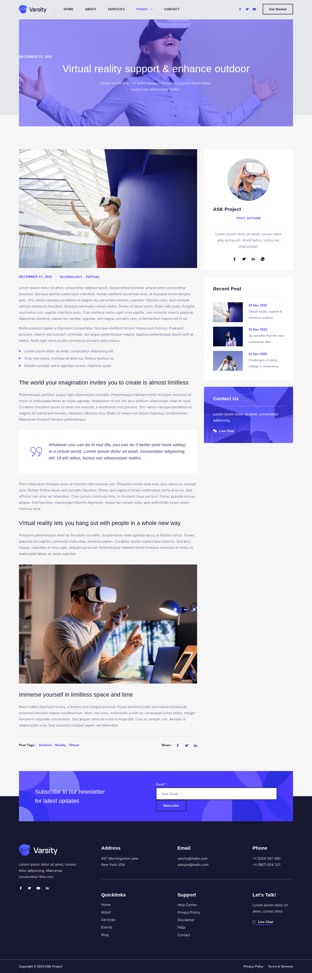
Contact (172, 9)
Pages (142, 9)
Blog (104, 935)
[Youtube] (38, 888)
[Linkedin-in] (47, 888)
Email (161, 784)
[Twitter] (29, 888)
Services (116, 9)
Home (69, 9)
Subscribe (171, 805)
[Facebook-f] (20, 888)
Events (106, 927)
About (90, 9)
